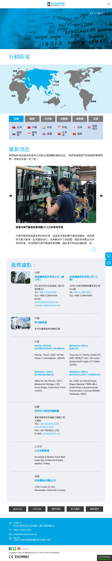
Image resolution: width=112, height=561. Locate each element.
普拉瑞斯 (53, 553)
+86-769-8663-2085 (49, 424)
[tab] (40, 82)
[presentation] (10, 196)
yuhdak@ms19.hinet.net (46, 302)
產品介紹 (17, 509)
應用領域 (56, 509)
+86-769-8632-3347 (44, 427)
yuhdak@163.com (52, 434)
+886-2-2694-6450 (48, 292)
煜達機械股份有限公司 (30, 553)
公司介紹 (36, 509)
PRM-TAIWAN (44, 553)
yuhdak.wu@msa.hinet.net (47, 305)
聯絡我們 (94, 509)
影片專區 (75, 509)
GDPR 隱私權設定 (104, 557)
